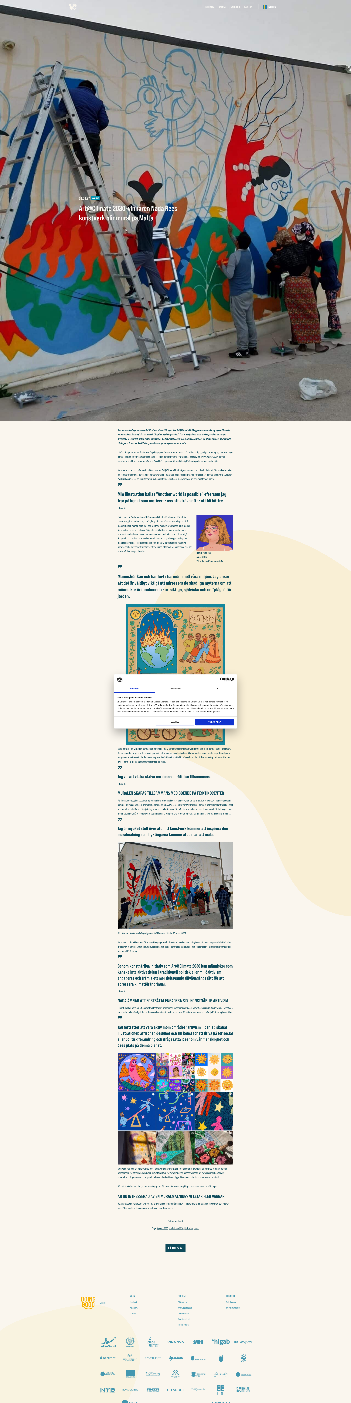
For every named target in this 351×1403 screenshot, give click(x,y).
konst (196, 1228)
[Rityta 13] (243, 1358)
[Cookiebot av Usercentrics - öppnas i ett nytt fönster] (222, 680)
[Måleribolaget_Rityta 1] (243, 1389)
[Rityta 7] (198, 1373)
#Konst (95, 198)
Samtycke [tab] (134, 688)
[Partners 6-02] (153, 1389)
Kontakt (249, 6)
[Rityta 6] (221, 1373)
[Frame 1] (108, 1373)
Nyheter (235, 6)
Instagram (134, 1307)
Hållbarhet (188, 1228)
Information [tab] (175, 688)
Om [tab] (216, 688)
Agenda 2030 (162, 1228)
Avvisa (175, 722)
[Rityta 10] (130, 1373)
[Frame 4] (130, 1342)
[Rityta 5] (243, 1373)
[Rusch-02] (198, 1389)
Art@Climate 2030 (185, 1307)
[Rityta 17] (153, 1358)
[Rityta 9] (153, 1373)
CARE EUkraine (183, 1313)
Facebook (133, 1302)
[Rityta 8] (175, 1373)
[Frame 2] (153, 1342)
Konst (180, 1221)
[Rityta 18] (130, 1358)
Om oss (222, 6)
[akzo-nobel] (108, 1342)
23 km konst (182, 1302)
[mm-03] (221, 1389)
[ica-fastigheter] (243, 1342)
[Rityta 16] (175, 1358)
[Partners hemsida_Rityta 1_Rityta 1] (175, 1389)
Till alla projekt (183, 1324)
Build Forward (231, 1302)
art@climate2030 (176, 1228)
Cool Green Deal (184, 1319)
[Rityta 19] (108, 1358)
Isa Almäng (168, 1207)
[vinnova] (175, 1342)
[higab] (221, 1342)
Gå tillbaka (175, 1248)
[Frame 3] (198, 1342)
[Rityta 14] (221, 1358)
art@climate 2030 (233, 1307)
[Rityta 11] (130, 1389)
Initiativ (209, 6)
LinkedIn (133, 1313)
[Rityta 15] (198, 1358)
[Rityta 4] (108, 1389)
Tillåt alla (214, 722)
